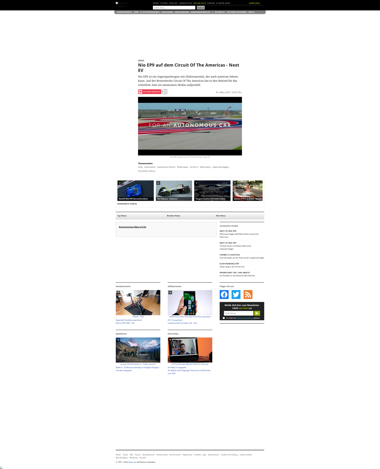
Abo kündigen (122, 458)
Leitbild (197, 455)
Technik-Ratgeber (237, 12)
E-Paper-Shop (223, 3)
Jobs (136, 12)
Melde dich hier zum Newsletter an (242, 307)
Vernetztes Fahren (146, 171)
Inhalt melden (246, 455)
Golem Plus (200, 3)
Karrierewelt (124, 12)
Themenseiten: (145, 163)
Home (156, 3)
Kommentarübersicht (132, 227)
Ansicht (143, 458)
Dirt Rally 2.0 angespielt (177, 367)
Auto (140, 167)
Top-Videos (122, 216)
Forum (211, 3)
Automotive (149, 167)
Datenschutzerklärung (245, 318)
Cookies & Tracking (229, 455)
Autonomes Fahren (166, 167)
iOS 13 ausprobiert (175, 320)
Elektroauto (182, 167)
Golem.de (132, 462)
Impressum (187, 455)
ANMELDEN (254, 3)
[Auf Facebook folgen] (224, 294)
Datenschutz (213, 455)
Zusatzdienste (148, 455)
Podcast (173, 3)
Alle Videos (221, 216)
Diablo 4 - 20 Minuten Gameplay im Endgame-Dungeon (137, 367)
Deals (251, 12)
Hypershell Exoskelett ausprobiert (129, 320)
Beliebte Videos (173, 216)
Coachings (167, 12)
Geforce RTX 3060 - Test (125, 323)
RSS (131, 455)
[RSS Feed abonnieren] (247, 294)
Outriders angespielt (124, 370)
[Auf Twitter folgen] (236, 294)
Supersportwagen (220, 167)
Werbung (134, 458)
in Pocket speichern (151, 92)
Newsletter (185, 3)
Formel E (194, 167)
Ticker (164, 3)
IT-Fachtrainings (150, 12)
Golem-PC (220, 12)
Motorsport (205, 167)
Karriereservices (200, 12)
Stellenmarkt (162, 455)
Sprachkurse (182, 12)
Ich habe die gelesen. (243, 318)
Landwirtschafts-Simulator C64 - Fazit (182, 323)
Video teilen (164, 91)
